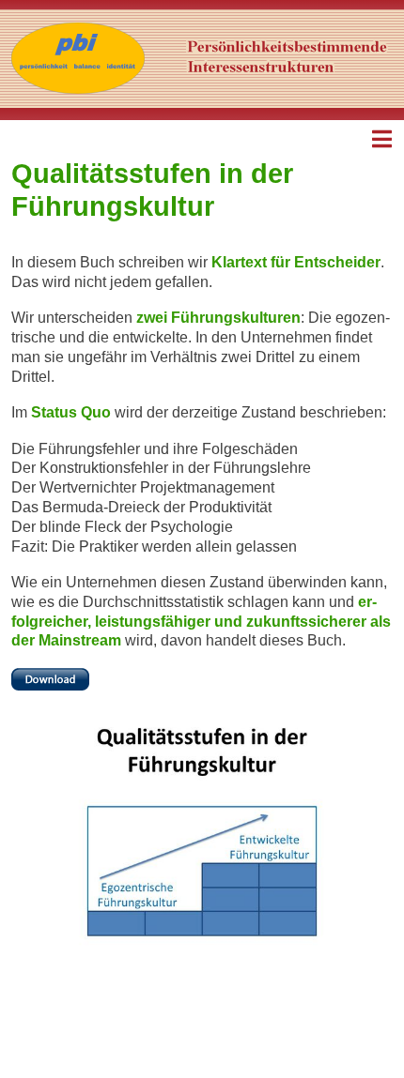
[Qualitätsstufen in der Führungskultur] (50, 678)
